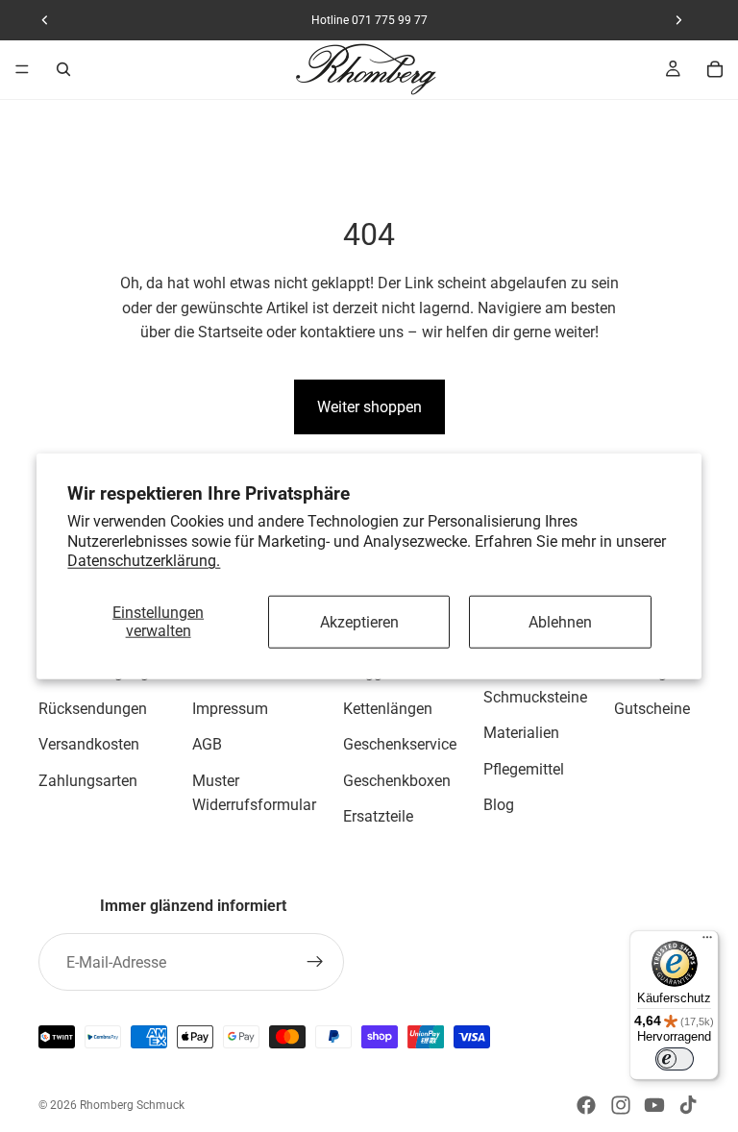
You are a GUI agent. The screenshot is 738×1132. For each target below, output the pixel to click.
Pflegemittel (523, 769)
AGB (207, 744)
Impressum (230, 709)
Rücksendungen (92, 709)
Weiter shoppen (369, 407)
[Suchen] (63, 69)
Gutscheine (652, 709)
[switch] (674, 1058)
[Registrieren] (315, 962)
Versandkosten (88, 744)
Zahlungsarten (87, 781)
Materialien (521, 733)
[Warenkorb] (715, 69)
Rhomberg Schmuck (132, 1105)
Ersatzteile (378, 817)
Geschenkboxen (397, 781)
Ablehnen (560, 621)
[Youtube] (654, 1105)
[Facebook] (586, 1105)
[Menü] (22, 69)
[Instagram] (620, 1105)
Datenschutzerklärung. (143, 561)
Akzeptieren (359, 621)
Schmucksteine (535, 697)
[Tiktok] (688, 1105)
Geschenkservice (399, 744)
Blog (498, 806)
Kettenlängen (387, 709)
